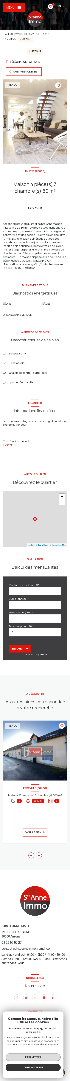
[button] (39, 855)
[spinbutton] (35, 632)
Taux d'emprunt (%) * (21, 626)
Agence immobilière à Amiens (22, 34)
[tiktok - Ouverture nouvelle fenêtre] (53, 997)
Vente (48, 34)
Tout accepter (33, 1067)
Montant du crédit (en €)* (24, 585)
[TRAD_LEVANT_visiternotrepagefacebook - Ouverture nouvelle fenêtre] (17, 997)
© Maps (42, 544)
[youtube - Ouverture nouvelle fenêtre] (44, 997)
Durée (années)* (19, 598)
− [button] (62, 502)
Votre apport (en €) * (21, 612)
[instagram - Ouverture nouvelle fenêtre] (26, 997)
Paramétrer (33, 1057)
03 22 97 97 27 (11, 942)
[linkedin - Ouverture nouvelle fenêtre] (35, 997)
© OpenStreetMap (58, 544)
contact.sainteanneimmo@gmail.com (26, 948)
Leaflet (31, 544)
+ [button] (62, 496)
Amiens (11, 39)
